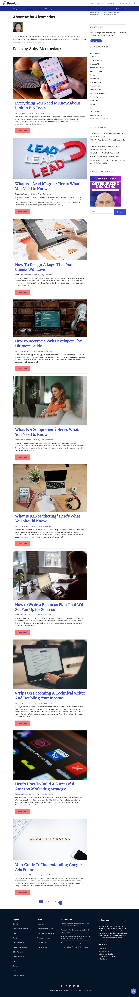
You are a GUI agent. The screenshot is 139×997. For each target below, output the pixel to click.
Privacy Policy (63, 991)
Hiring (39, 9)
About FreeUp (41, 924)
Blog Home (18, 9)
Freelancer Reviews (43, 938)
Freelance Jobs (42, 947)
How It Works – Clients (20, 929)
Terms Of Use (73, 991)
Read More (22, 131)
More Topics (49, 9)
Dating (92, 75)
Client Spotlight (96, 71)
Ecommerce (94, 79)
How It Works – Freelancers (46, 933)
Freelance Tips (95, 90)
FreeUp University (19, 975)
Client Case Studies (97, 68)
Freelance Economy (97, 86)
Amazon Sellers (96, 60)
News (92, 104)
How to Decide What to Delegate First (104, 153)
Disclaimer (88, 991)
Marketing (94, 100)
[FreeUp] (11, 3)
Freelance (29, 9)
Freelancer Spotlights (98, 93)
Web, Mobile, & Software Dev (101, 119)
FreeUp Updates (96, 97)
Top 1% (15, 938)
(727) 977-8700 (104, 951)
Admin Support (95, 53)
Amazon (93, 57)
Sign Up (15, 924)
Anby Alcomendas (44, 113)
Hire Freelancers (18, 943)
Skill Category (95, 111)
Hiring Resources (18, 957)
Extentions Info (95, 82)
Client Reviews (18, 952)
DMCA (81, 991)
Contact (15, 966)
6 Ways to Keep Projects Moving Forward (105, 157)
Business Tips (95, 64)
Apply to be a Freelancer (45, 929)
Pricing (15, 933)
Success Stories (96, 115)
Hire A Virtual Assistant (20, 947)
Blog (14, 961)
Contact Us (102, 949)
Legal (15, 971)
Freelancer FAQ (42, 943)
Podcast (93, 108)
